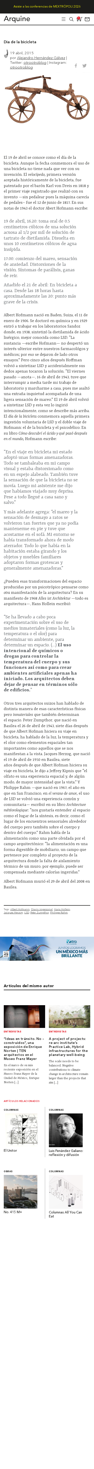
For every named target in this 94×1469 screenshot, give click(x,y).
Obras (8, 1171)
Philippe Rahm (59, 912)
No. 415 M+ (13, 1212)
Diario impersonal (42, 909)
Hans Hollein (62, 909)
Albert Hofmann (20, 909)
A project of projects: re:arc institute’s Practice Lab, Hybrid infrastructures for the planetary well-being (68, 1047)
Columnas (11, 1110)
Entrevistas (13, 1032)
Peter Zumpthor (39, 912)
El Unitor (10, 1150)
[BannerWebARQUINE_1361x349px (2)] (47, 959)
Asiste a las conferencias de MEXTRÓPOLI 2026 (47, 6)
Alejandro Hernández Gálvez (41, 57)
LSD (26, 912)
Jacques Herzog (13, 912)
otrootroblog (35, 62)
